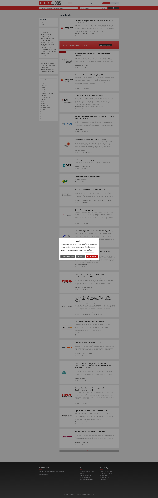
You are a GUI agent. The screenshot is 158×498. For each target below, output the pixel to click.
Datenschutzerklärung (89, 252)
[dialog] (79, 249)
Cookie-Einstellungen (68, 256)
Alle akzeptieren (91, 256)
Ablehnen (80, 256)
